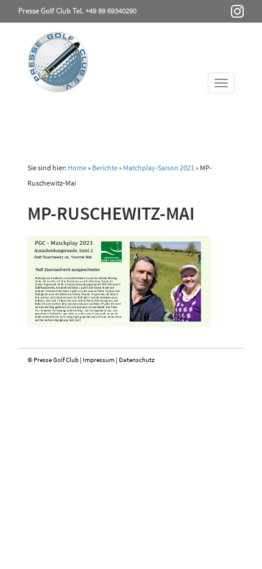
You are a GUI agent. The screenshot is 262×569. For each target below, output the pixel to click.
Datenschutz (137, 359)
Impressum (99, 359)
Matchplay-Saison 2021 (158, 167)
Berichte (105, 167)
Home (77, 167)
